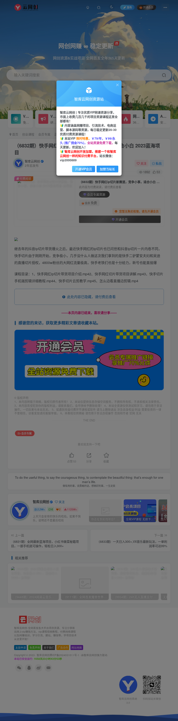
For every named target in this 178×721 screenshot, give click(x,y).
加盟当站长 (107, 169)
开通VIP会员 (83, 169)
